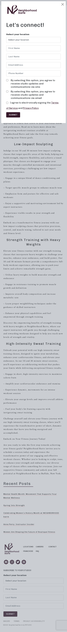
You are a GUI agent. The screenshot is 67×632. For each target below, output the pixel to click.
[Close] (62, 4)
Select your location (17, 34)
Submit (13, 114)
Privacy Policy (31, 108)
